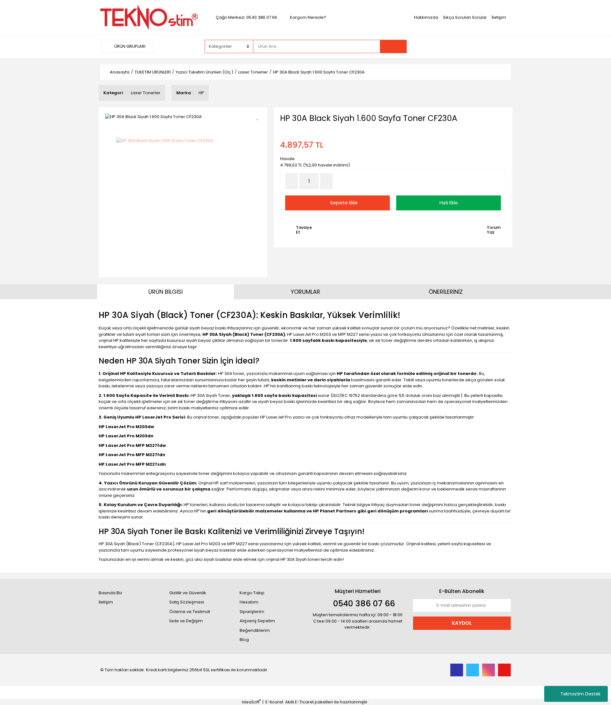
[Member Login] (463, 46)
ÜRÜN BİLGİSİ (165, 292)
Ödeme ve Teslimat (189, 612)
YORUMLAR (305, 292)
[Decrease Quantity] (291, 181)
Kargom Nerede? (308, 17)
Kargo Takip (252, 593)
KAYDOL (462, 623)
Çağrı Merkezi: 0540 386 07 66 (246, 17)
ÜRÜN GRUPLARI (129, 46)
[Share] (259, 127)
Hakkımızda (426, 17)
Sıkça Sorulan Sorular (465, 17)
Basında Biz (110, 593)
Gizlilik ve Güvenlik (187, 593)
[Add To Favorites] (259, 116)
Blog (244, 640)
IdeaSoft (251, 702)
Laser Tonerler (145, 93)
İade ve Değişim (186, 621)
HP (201, 93)
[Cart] (501, 46)
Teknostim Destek (580, 694)
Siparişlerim (252, 612)
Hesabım (249, 602)
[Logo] (149, 17)
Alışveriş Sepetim (257, 621)
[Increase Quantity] (326, 181)
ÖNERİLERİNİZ (446, 292)
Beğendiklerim (255, 630)
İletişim (499, 17)
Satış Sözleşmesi (186, 602)
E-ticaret (274, 702)
